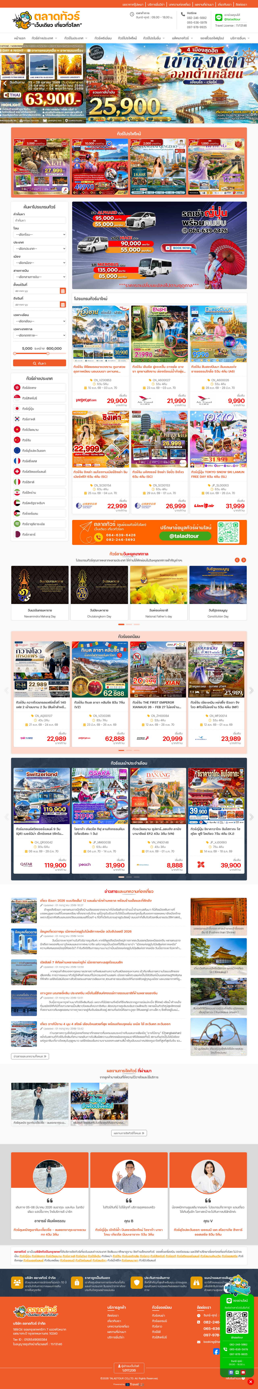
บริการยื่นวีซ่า (115, 1337)
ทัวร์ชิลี (156, 1332)
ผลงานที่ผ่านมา (116, 1332)
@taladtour (232, 19)
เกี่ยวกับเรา (114, 1321)
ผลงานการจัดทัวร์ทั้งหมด (128, 1133)
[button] (237, 560)
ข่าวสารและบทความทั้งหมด (29, 1056)
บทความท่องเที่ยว (118, 1326)
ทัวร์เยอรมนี (159, 1321)
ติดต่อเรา (113, 1315)
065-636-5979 (197, 22)
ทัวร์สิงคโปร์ (159, 1337)
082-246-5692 (197, 18)
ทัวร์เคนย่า (158, 1315)
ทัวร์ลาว (157, 1326)
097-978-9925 (197, 27)
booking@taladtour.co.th (220, 1342)
